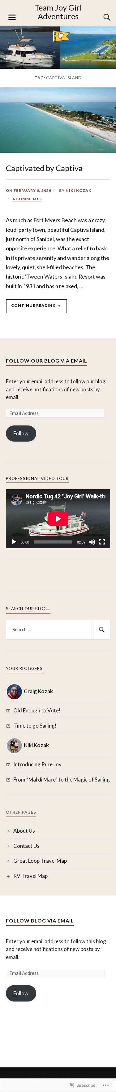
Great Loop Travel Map (40, 860)
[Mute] (92, 542)
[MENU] (12, 17)
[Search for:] (58, 630)
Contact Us (26, 846)
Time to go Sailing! (35, 725)
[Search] (101, 17)
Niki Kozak (79, 190)
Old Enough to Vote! (37, 710)
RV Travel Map (30, 876)
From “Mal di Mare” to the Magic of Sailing (61, 779)
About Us (24, 830)
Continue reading (31, 308)
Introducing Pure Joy (37, 764)
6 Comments (27, 198)
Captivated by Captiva (44, 168)
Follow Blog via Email (40, 920)
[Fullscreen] (102, 542)
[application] (58, 518)
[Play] (14, 542)
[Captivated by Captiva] (58, 151)
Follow (20, 433)
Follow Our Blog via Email (46, 360)
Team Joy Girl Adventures (58, 12)
